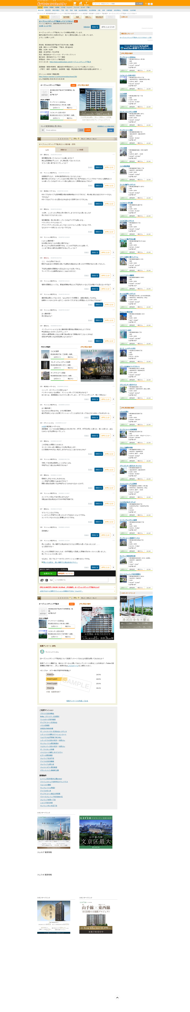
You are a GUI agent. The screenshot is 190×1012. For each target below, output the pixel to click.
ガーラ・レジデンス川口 (127, 348)
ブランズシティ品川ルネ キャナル (131, 466)
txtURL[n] (136, 47)
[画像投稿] (42, 580)
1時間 (81, 130)
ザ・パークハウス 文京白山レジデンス (53, 731)
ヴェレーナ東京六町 (126, 312)
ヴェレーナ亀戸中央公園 (127, 239)
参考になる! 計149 (108, 27)
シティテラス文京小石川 (48, 740)
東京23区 (41, 10)
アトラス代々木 (45, 791)
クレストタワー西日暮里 (48, 767)
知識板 (57, 7)
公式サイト (56, 108)
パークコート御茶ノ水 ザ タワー (51, 752)
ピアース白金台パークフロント (130, 366)
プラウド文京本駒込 (47, 713)
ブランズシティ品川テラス (128, 385)
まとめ (83, 7)
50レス (83, 139)
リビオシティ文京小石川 (48, 746)
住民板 (46, 7)
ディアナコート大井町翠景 (128, 429)
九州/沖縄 (133, 10)
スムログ (69, 7)
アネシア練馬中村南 (126, 447)
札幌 (75, 10)
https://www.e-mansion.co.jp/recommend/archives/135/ (58, 76)
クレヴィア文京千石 (47, 758)
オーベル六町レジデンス (127, 293)
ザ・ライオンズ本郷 (47, 749)
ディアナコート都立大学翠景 (50, 794)
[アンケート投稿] (46, 580)
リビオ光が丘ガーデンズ (127, 502)
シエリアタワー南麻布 (127, 275)
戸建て (88, 7)
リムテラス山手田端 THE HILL (50, 737)
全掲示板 (75, 4)
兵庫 (103, 10)
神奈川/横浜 (55, 10)
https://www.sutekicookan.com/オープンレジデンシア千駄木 (70, 62)
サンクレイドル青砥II (47, 788)
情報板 (52, 7)
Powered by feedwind (147, 28)
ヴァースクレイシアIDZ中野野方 (130, 574)
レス (47, 150)
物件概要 (66, 17)
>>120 (44, 426)
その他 (63, 7)
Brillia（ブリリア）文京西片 (49, 716)
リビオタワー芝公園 (126, 203)
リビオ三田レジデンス (127, 221)
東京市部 (48, 10)
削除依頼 (87, 27)
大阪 (99, 10)
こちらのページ (73, 666)
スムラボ (76, 7)
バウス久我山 (124, 411)
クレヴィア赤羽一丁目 (48, 800)
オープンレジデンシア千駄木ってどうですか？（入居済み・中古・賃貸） (141, 37)
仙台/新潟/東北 (83, 10)
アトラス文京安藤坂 (47, 761)
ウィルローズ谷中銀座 (48, 719)
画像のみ (64, 150)
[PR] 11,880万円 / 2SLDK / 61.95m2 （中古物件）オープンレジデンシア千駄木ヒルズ (69, 587)
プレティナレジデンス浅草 (128, 112)
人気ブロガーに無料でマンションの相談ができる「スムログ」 (61, 591)
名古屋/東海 (92, 10)
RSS (49, 26)
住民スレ (62, 740)
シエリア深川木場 (46, 803)
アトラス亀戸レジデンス (127, 184)
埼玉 (67, 10)
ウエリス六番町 (45, 785)
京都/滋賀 (109, 10)
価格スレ (88, 17)
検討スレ (44, 17)
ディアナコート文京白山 (48, 722)
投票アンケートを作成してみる (77, 701)
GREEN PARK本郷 (46, 728)
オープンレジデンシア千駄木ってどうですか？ (56, 21)
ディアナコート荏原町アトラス (130, 538)
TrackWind (150, 40)
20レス (76, 138)
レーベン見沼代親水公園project (51, 779)
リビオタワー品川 (125, 330)
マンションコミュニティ (52, 4)
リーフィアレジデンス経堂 (128, 520)
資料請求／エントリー (66, 573)
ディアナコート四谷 (126, 130)
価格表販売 (99, 17)
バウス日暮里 (44, 725)
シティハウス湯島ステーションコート (53, 734)
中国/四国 (125, 10)
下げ (51, 580)
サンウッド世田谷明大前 (127, 556)
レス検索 (80, 150)
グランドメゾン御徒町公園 (49, 770)
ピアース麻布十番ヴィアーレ (129, 257)
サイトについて (87, 4)
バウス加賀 (123, 148)
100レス (89, 139)
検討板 (40, 7)
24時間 (87, 130)
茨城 (71, 10)
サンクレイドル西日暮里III (49, 743)
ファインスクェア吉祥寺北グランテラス (54, 782)
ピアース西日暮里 (46, 755)
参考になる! (109, 167)
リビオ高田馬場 (125, 166)
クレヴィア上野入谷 (47, 764)
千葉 (62, 10)
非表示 (90, 167)
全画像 (41, 26)
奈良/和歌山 (117, 10)
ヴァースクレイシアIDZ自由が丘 (51, 797)
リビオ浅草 (123, 94)
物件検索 (81, 4)
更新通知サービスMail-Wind (105, 126)
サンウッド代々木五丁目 (48, 806)
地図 (77, 17)
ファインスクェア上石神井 (128, 484)
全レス (95, 139)
